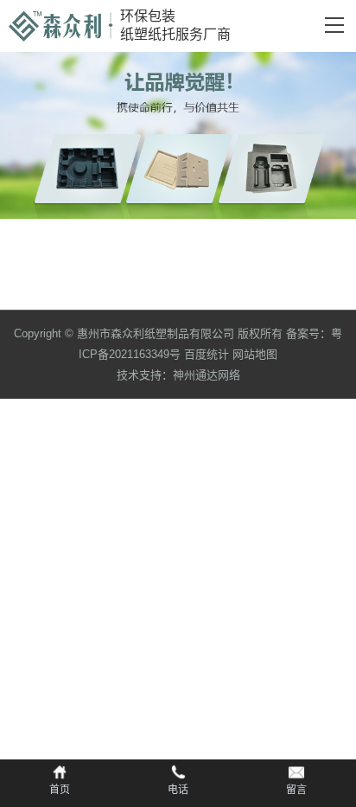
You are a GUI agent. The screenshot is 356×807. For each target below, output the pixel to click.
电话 (178, 790)
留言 (296, 790)
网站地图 (254, 354)
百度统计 (206, 354)
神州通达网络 (206, 374)
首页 (59, 790)
